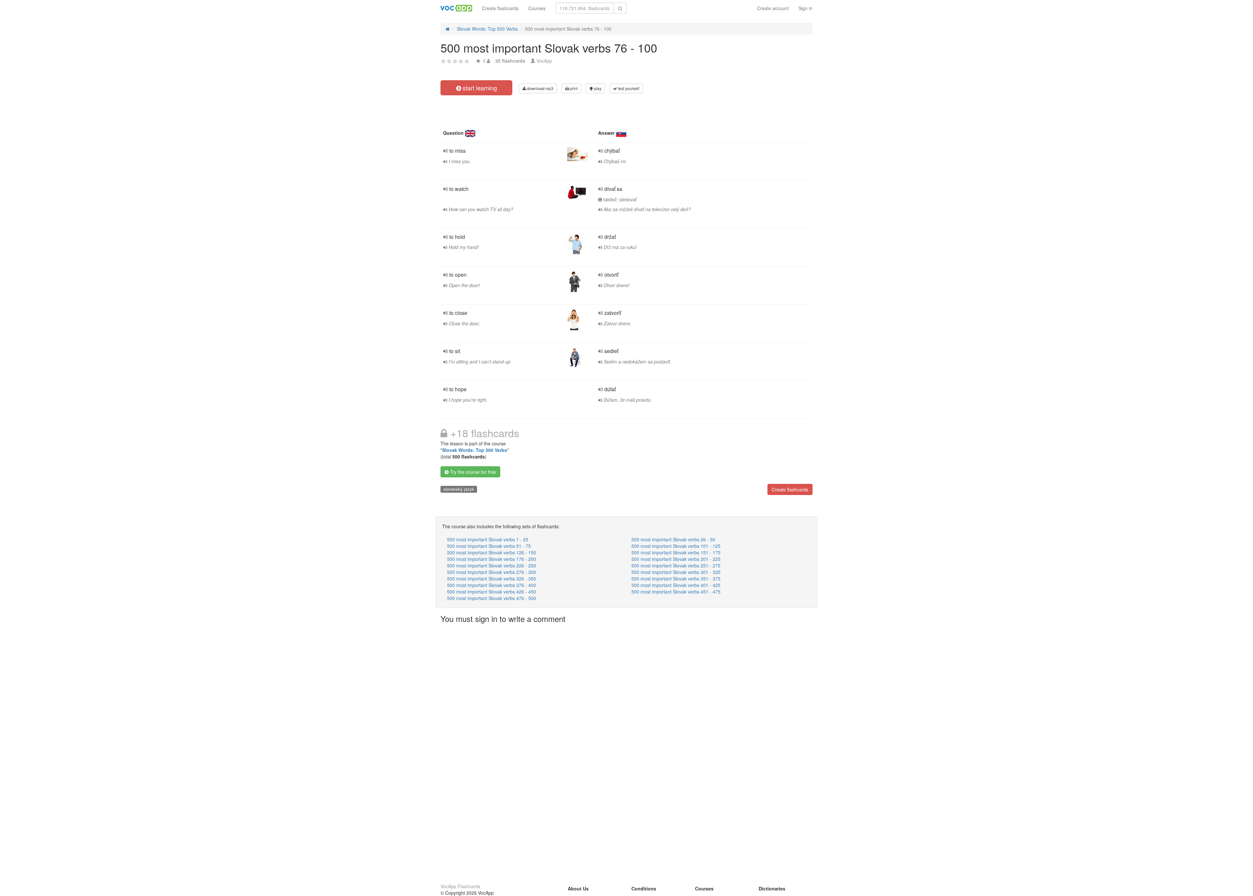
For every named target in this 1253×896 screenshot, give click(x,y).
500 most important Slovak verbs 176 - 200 (491, 559)
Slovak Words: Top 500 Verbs (474, 450)
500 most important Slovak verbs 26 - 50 (673, 539)
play (597, 88)
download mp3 (539, 88)
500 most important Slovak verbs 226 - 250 (491, 565)
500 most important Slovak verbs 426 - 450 (491, 591)
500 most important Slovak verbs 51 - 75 (489, 546)
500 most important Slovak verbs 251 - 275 (675, 565)
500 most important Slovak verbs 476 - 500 (491, 598)
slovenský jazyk (458, 489)
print (573, 88)
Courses (537, 8)
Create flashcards (500, 8)
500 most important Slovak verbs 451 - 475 (675, 591)
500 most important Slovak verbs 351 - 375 (675, 578)
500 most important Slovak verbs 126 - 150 (491, 552)
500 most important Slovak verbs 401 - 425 (675, 585)
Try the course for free (472, 472)
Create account (773, 8)
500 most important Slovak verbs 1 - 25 (487, 539)
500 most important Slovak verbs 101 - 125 (675, 546)
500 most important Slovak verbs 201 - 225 (675, 559)
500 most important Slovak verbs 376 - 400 (491, 585)
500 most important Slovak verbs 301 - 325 (675, 572)
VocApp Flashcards (460, 886)
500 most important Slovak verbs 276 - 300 (491, 572)
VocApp (544, 60)
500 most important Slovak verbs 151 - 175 (675, 552)
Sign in (805, 8)
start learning (479, 88)
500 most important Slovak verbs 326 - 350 (491, 578)
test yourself (628, 88)
